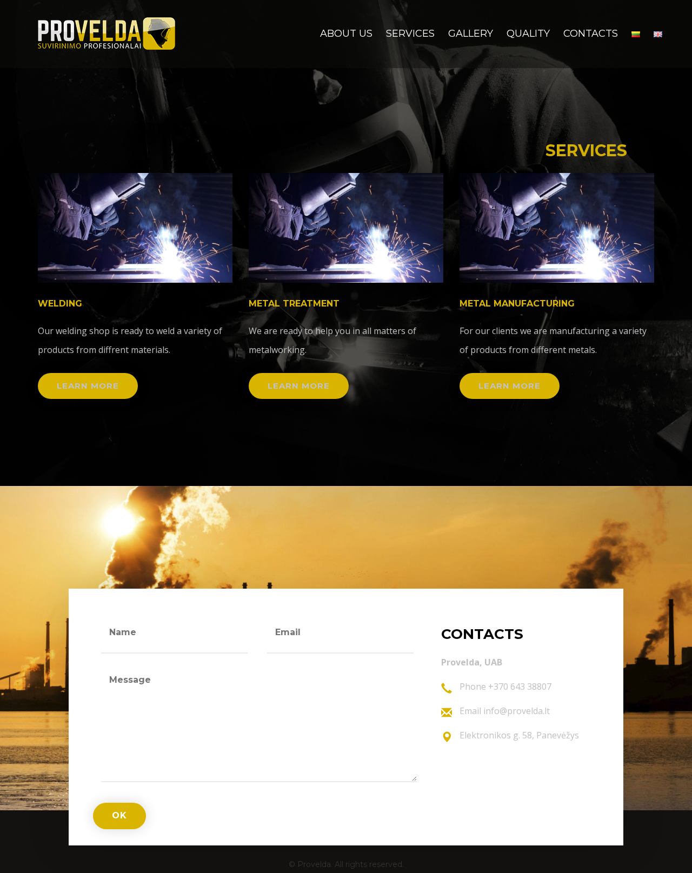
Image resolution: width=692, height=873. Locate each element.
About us (346, 33)
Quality (528, 33)
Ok (119, 815)
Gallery (470, 33)
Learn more (88, 386)
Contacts (590, 33)
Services (410, 33)
